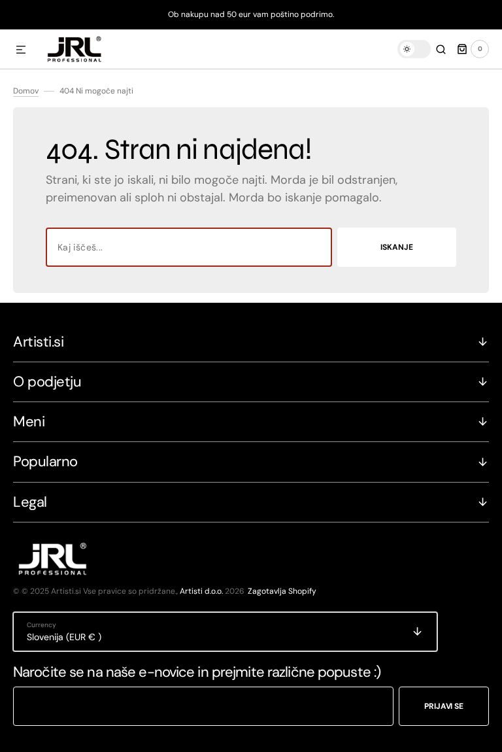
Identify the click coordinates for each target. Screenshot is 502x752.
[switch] (414, 49)
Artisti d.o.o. (201, 591)
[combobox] (189, 247)
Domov (26, 91)
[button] (21, 50)
